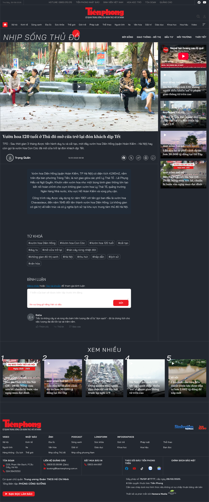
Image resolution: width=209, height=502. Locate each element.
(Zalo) (66, 464)
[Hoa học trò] (202, 427)
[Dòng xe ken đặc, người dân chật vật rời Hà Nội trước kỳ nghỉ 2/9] (183, 114)
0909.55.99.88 (54, 464)
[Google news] (161, 468)
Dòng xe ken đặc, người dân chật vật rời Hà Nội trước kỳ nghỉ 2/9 (181, 120)
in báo (145, 157)
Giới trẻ (82, 24)
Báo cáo (77, 326)
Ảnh (51, 437)
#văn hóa (34, 263)
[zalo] (152, 468)
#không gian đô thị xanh (43, 257)
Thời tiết (200, 37)
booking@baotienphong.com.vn (62, 468)
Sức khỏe (59, 24)
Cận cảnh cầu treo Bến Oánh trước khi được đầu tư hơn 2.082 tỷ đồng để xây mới (187, 387)
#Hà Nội (68, 257)
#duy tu (33, 250)
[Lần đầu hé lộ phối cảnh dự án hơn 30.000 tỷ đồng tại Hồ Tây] (183, 144)
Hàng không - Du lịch (13, 452)
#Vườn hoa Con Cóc (72, 243)
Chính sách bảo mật (183, 460)
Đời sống (127, 37)
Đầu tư (168, 37)
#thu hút (82, 257)
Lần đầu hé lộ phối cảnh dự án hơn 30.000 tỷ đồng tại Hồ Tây (183, 152)
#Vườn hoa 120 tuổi (102, 243)
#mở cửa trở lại (52, 250)
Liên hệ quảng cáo (54, 460)
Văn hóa (138, 24)
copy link (138, 157)
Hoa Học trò (134, 2)
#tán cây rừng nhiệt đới (81, 250)
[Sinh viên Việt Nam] (184, 427)
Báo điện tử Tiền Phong (104, 12)
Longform (100, 437)
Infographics (125, 437)
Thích (44, 326)
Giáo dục (159, 24)
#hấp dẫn (98, 257)
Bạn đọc (167, 447)
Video (194, 24)
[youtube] (204, 2)
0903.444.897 (95, 464)
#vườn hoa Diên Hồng (41, 243)
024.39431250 (13, 471)
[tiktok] (143, 468)
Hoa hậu (184, 24)
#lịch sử (114, 257)
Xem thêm (204, 24)
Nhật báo (31, 437)
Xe (129, 24)
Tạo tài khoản (53, 285)
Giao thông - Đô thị (149, 37)
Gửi (121, 303)
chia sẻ (123, 157)
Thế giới (71, 24)
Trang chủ (5, 24)
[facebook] (199, 2)
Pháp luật (94, 24)
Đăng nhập (33, 285)
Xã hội (14, 24)
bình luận (153, 157)
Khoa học (172, 24)
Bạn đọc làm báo (20, 493)
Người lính (120, 24)
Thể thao (107, 24)
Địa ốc (48, 24)
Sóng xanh (36, 24)
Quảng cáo (166, 2)
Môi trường (184, 37)
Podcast (76, 437)
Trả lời (60, 326)
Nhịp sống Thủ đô (41, 37)
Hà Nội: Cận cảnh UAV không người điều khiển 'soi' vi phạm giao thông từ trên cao (182, 90)
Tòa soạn (150, 2)
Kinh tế (24, 24)
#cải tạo (123, 243)
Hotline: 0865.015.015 (60, 2)
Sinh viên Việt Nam (113, 2)
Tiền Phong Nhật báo (87, 2)
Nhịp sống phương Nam (82, 452)
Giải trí (148, 24)
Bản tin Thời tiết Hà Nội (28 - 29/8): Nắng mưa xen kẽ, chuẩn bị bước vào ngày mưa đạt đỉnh (182, 180)
